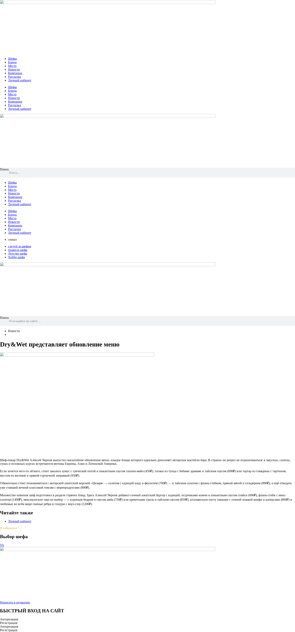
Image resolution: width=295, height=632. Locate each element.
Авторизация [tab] (9, 619)
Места (12, 66)
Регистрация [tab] (8, 623)
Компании (15, 73)
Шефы (12, 58)
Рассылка (14, 76)
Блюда (12, 62)
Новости (14, 69)
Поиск (4, 169)
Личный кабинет (19, 80)
